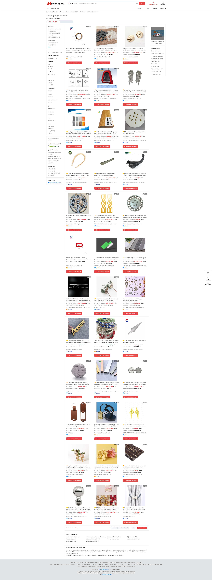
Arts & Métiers (51, 40)
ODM (51, 169)
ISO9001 (51, 74)
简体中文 (68, 564)
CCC (50, 68)
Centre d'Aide (73, 562)
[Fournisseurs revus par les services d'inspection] (55, 144)
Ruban (52, 45)
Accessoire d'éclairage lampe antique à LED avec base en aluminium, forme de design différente (106, 425)
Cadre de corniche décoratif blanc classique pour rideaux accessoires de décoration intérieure (134, 467)
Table (51, 126)
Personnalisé (53, 58)
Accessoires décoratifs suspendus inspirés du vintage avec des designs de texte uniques (134, 383)
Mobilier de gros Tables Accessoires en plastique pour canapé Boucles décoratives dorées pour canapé (134, 425)
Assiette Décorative (156, 74)
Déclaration (80, 562)
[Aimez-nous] (137, 562)
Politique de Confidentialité (101, 562)
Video (89, 26)
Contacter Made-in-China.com (116, 562)
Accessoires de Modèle (157, 58)
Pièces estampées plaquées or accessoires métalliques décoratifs (134, 132)
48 (79, 528)
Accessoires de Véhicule (157, 53)
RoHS (50, 66)
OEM (51, 171)
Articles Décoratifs (155, 51)
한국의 (119, 564)
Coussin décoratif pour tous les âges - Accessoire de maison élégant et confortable (77, 383)
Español (89, 564)
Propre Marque (54, 173)
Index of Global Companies (129, 566)
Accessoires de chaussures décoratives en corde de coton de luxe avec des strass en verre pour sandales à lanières (106, 341)
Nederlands (129, 564)
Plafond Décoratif (155, 64)
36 (76, 528)
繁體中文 (73, 564)
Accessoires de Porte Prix (133, 539)
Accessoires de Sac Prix (92, 541)
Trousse (51, 108)
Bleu (50, 91)
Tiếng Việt (150, 564)
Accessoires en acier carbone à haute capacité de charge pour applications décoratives (104, 174)
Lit (50, 133)
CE (49, 64)
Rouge (50, 85)
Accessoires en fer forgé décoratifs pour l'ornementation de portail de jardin (77, 91)
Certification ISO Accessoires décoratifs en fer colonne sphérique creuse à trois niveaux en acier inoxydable (78, 508)
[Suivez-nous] (140, 562)
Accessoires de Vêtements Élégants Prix (96, 537)
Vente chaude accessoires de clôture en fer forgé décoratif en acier (134, 341)
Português (100, 564)
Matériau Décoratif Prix (113, 539)
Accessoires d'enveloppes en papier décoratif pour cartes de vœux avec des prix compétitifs (106, 258)
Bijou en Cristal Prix (132, 537)
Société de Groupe (54, 158)
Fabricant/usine (54, 156)
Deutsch (94, 564)
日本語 (78, 564)
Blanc (51, 80)
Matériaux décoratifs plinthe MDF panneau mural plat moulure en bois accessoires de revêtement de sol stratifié (106, 132)
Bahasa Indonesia (158, 564)
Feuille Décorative (155, 61)
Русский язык (113, 564)
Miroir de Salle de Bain (54, 34)
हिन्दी (134, 564)
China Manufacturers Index (103, 566)
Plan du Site (127, 562)
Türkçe (144, 564)
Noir (50, 82)
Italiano (106, 564)
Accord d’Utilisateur (89, 562)
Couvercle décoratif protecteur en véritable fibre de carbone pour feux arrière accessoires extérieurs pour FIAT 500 (106, 91)
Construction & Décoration (54, 29)
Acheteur (138, 8)
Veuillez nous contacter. (55, 182)
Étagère (51, 120)
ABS (50, 102)
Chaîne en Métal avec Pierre (114, 537)
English (62, 564)
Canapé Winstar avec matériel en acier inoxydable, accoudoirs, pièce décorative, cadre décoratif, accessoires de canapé (106, 216)
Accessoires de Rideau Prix (73, 537)
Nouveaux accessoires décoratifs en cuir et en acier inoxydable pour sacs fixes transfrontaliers (78, 425)
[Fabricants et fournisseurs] (55, 3)
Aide (148, 8)
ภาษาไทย (139, 564)
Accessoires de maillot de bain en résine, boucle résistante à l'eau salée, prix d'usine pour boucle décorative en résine (78, 49)
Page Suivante (141, 528)
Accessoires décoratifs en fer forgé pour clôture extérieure (78, 216)
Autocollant (53, 43)
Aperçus (133, 562)
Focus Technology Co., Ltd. (105, 569)
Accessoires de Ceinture (157, 56)
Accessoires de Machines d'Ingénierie (160, 69)
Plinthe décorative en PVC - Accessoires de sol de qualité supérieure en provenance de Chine (135, 258)
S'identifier (163, 4)
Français (84, 564)
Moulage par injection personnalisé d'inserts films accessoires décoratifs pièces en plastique (78, 132)
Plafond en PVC (54, 37)
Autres (51, 175)
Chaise (51, 128)
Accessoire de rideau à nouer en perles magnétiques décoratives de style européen (134, 508)
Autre (49, 47)
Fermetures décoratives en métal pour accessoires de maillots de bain (132, 299)
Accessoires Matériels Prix (93, 539)
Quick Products (91, 566)
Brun (50, 96)
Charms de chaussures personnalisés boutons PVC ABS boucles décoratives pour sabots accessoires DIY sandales (105, 49)
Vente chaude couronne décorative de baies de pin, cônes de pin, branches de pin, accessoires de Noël (106, 300)
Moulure (52, 31)
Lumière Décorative (156, 71)
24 (72, 528)
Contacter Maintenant (75, 63)
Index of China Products (115, 566)
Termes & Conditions (106, 574)
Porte (51, 114)
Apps (154, 8)
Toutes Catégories (53, 8)
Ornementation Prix (71, 539)
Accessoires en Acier (71, 541)
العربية (123, 564)
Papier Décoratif (155, 66)
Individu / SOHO (53, 161)
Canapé (51, 131)
